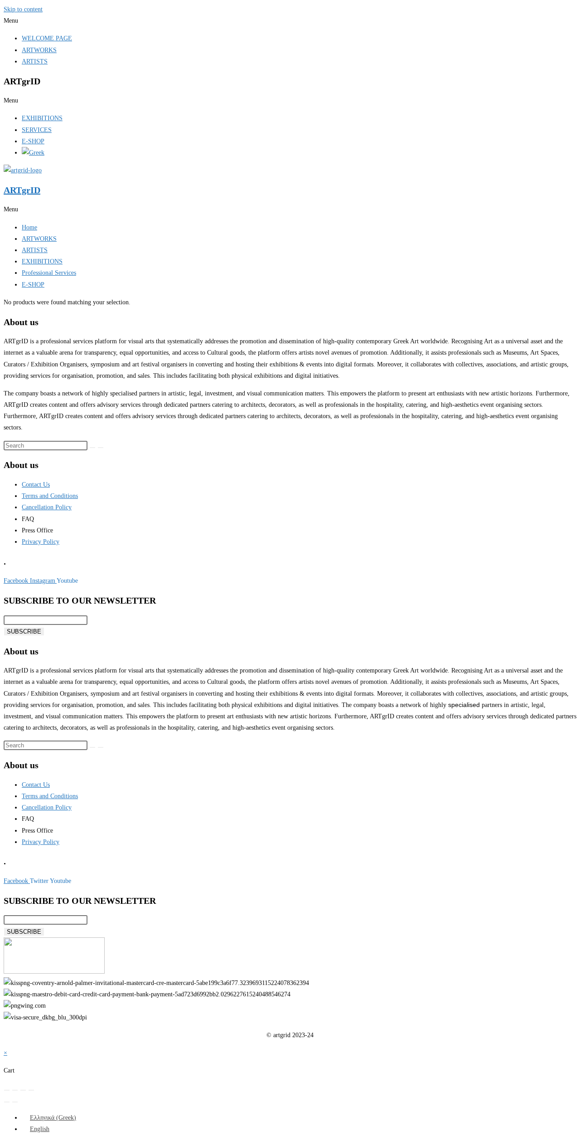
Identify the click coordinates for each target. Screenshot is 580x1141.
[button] (290, 20)
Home (29, 227)
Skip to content (23, 9)
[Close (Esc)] (31, 1090)
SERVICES (37, 130)
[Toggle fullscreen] (15, 1090)
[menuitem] (49, 1117)
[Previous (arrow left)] (7, 1102)
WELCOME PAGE (47, 38)
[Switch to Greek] (33, 152)
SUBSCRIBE (24, 631)
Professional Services (49, 272)
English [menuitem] (39, 1129)
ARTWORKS (39, 50)
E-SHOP (33, 141)
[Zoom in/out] (7, 1090)
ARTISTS (35, 61)
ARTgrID (22, 190)
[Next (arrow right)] (15, 1102)
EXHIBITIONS (42, 118)
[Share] (23, 1090)
